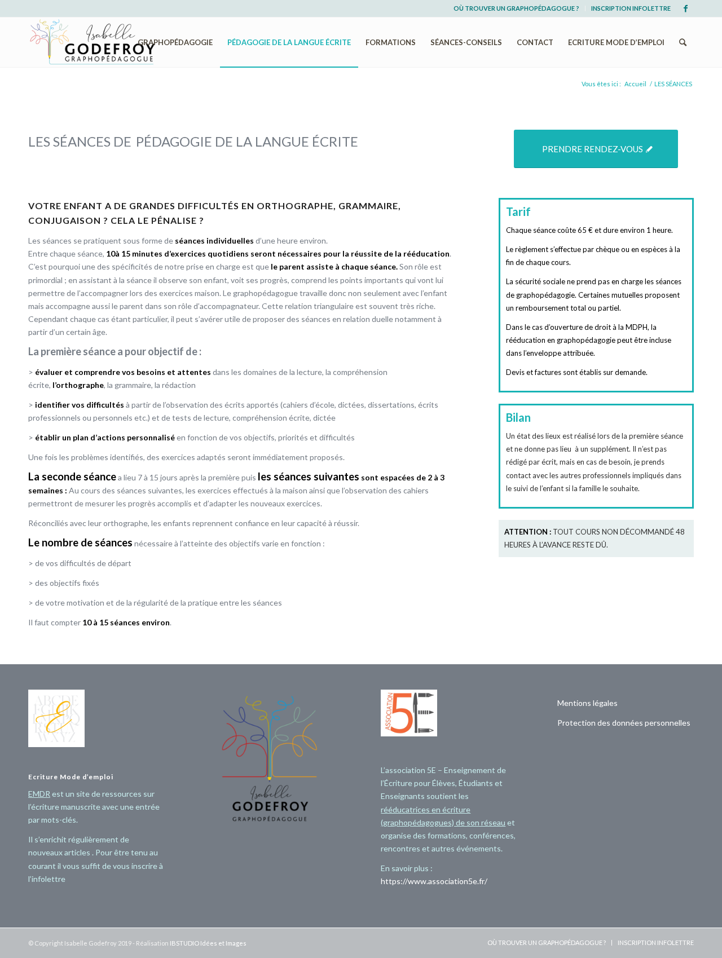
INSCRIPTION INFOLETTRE (631, 8)
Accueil (635, 83)
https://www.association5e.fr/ (434, 881)
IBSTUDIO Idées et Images (208, 943)
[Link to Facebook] (685, 8)
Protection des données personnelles (623, 722)
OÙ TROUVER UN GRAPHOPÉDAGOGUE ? (516, 8)
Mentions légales (587, 703)
